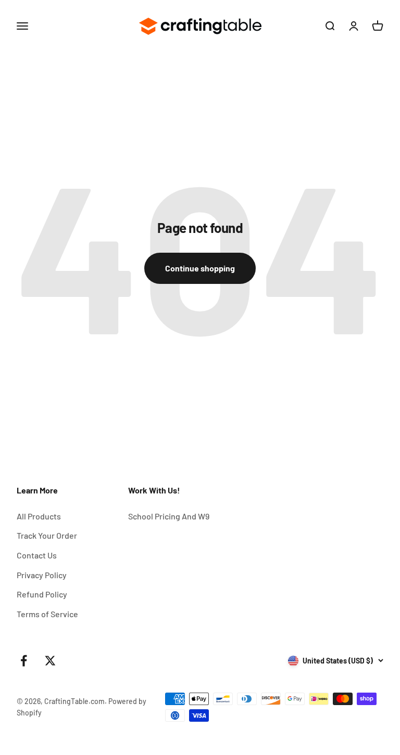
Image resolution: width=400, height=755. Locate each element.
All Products (39, 516)
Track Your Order (47, 535)
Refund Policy (42, 594)
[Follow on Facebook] (24, 661)
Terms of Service (47, 614)
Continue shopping (200, 268)
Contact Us (37, 555)
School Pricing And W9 (168, 516)
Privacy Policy (42, 575)
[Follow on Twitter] (50, 661)
